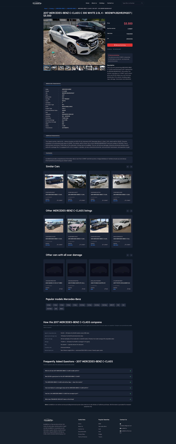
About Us (80, 426)
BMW (100, 423)
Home (87, 3)
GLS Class (49, 308)
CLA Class (97, 305)
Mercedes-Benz (103, 426)
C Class (55, 305)
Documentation (82, 431)
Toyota (100, 436)
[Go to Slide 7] (89, 68)
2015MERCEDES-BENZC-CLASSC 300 (56, 194)
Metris (61, 308)
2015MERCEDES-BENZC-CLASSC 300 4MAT (102, 194)
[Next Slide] (102, 41)
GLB (56, 308)
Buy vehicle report (117, 49)
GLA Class (104, 305)
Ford (100, 431)
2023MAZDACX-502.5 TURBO (54, 283)
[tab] (53, 84)
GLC (123, 305)
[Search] (142, 3)
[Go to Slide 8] (96, 68)
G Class (68, 305)
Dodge (100, 434)
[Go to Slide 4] (67, 68)
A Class (48, 305)
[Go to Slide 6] (82, 68)
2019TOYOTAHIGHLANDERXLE (121, 283)
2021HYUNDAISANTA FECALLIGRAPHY (78, 283)
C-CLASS (64, 91)
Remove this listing (119, 45)
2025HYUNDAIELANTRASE (98, 283)
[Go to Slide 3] (60, 68)
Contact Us (81, 429)
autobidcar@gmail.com (126, 425)
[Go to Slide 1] (46, 68)
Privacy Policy (81, 434)
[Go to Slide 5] (75, 68)
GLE (118, 305)
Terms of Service (82, 436)
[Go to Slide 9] (103, 68)
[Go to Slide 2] (53, 68)
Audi (100, 429)
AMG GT (112, 305)
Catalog (101, 3)
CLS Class (82, 305)
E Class (61, 305)
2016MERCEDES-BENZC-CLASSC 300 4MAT (125, 194)
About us (94, 3)
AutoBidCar (124, 428)
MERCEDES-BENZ (60, 8)
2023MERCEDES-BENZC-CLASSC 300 (123, 238)
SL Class (89, 305)
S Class (75, 305)
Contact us (110, 3)
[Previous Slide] (46, 41)
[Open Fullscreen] (103, 62)
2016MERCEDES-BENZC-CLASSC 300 (78, 194)
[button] (74, 42)
